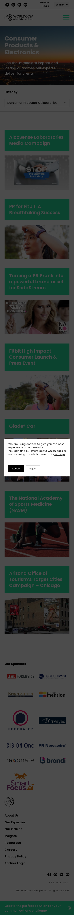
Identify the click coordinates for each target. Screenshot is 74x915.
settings (59, 454)
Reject (32, 468)
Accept (16, 468)
